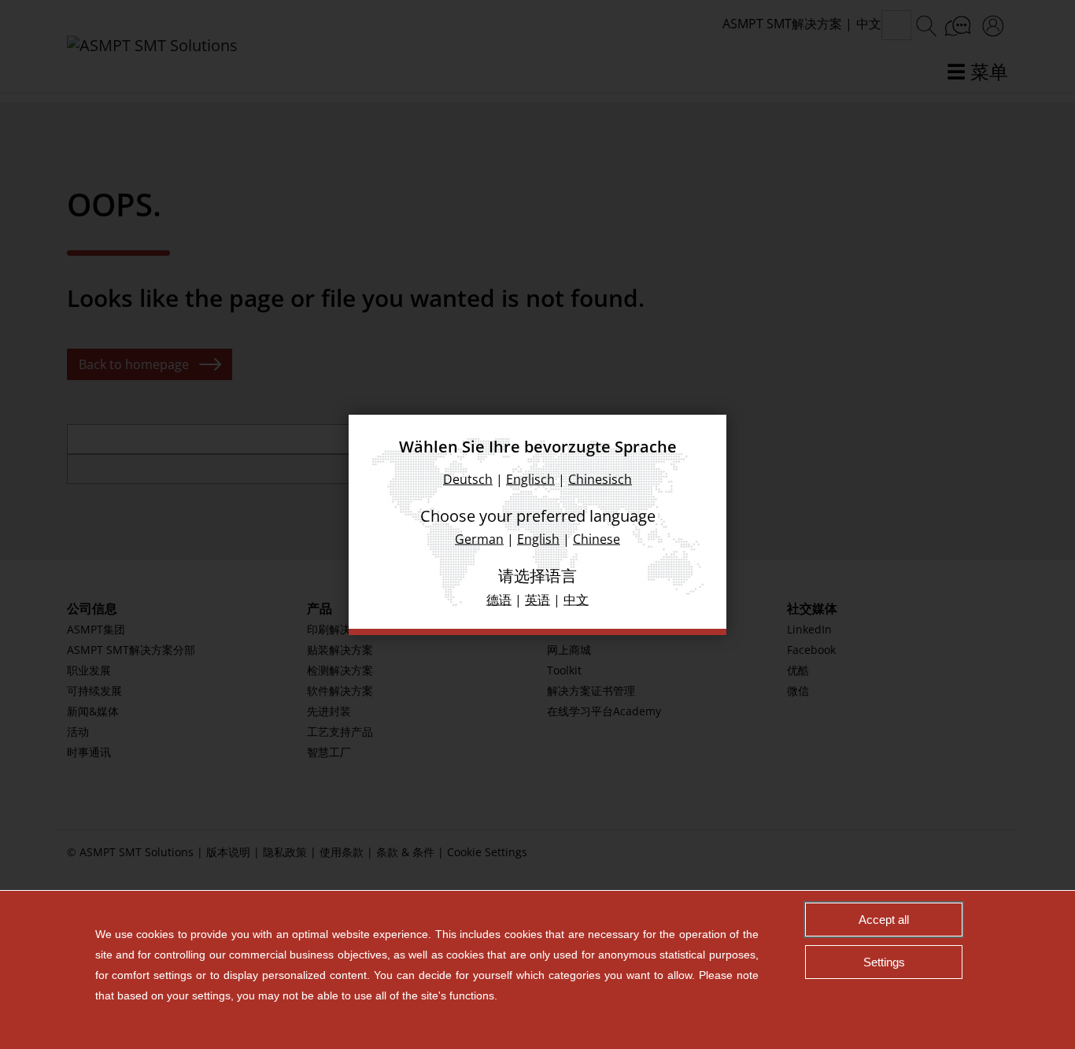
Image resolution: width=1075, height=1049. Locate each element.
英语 (537, 599)
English (538, 538)
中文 (576, 599)
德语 (499, 599)
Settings (884, 962)
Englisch (530, 478)
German (479, 538)
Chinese (596, 538)
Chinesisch (600, 478)
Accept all (884, 919)
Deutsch (468, 478)
